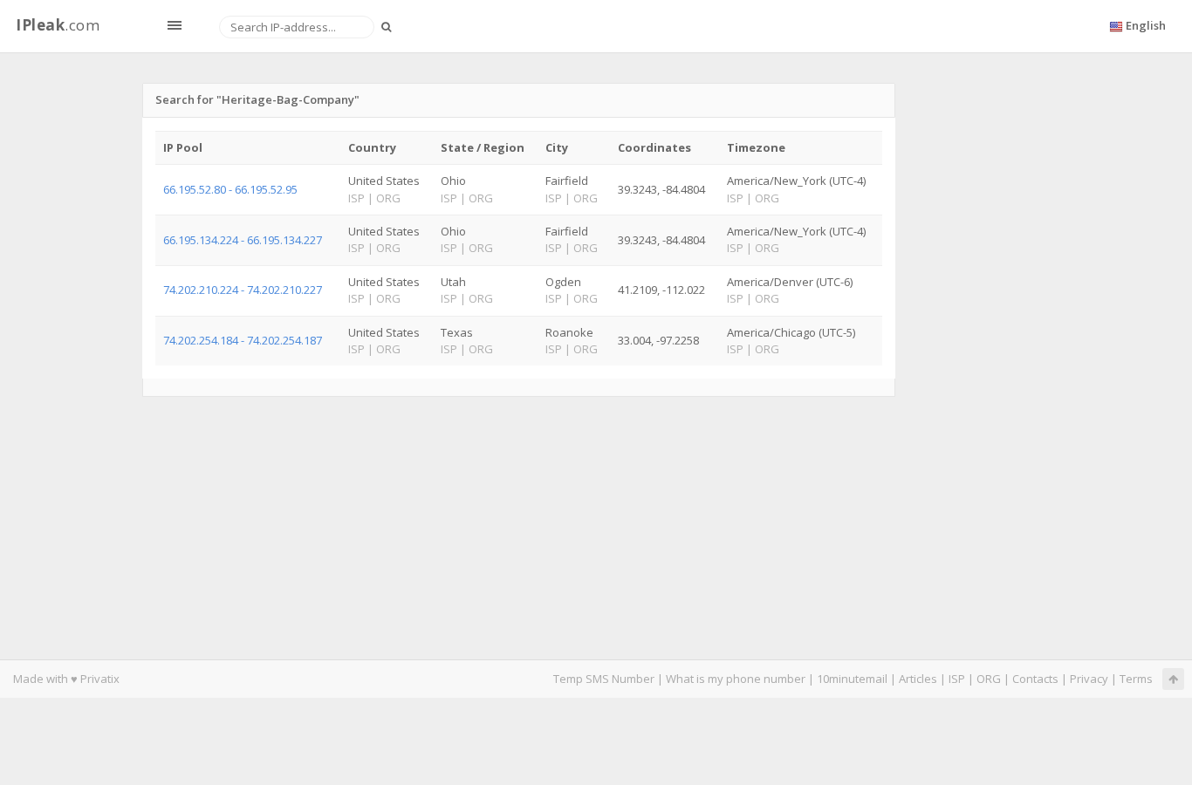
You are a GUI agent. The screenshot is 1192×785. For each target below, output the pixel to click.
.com (57, 25)
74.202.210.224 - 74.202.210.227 (242, 289)
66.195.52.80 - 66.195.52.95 (230, 189)
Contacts (1035, 678)
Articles (918, 678)
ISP (957, 678)
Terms (1136, 678)
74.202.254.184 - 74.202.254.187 (242, 340)
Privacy (1089, 678)
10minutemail (852, 678)
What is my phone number (735, 678)
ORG (988, 678)
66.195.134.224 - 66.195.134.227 (242, 240)
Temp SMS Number (603, 678)
